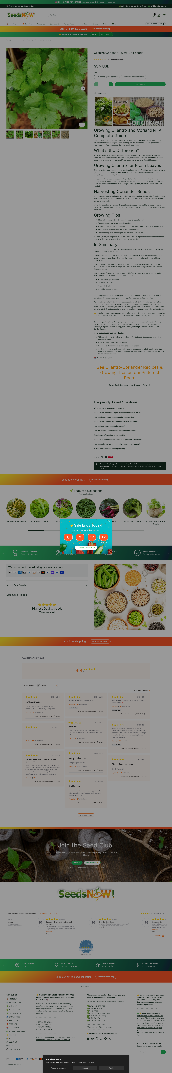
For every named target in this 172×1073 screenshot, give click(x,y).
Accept (85, 1068)
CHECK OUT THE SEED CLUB (101, 546)
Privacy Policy (88, 1063)
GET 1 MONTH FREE (102, 552)
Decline (111, 1068)
